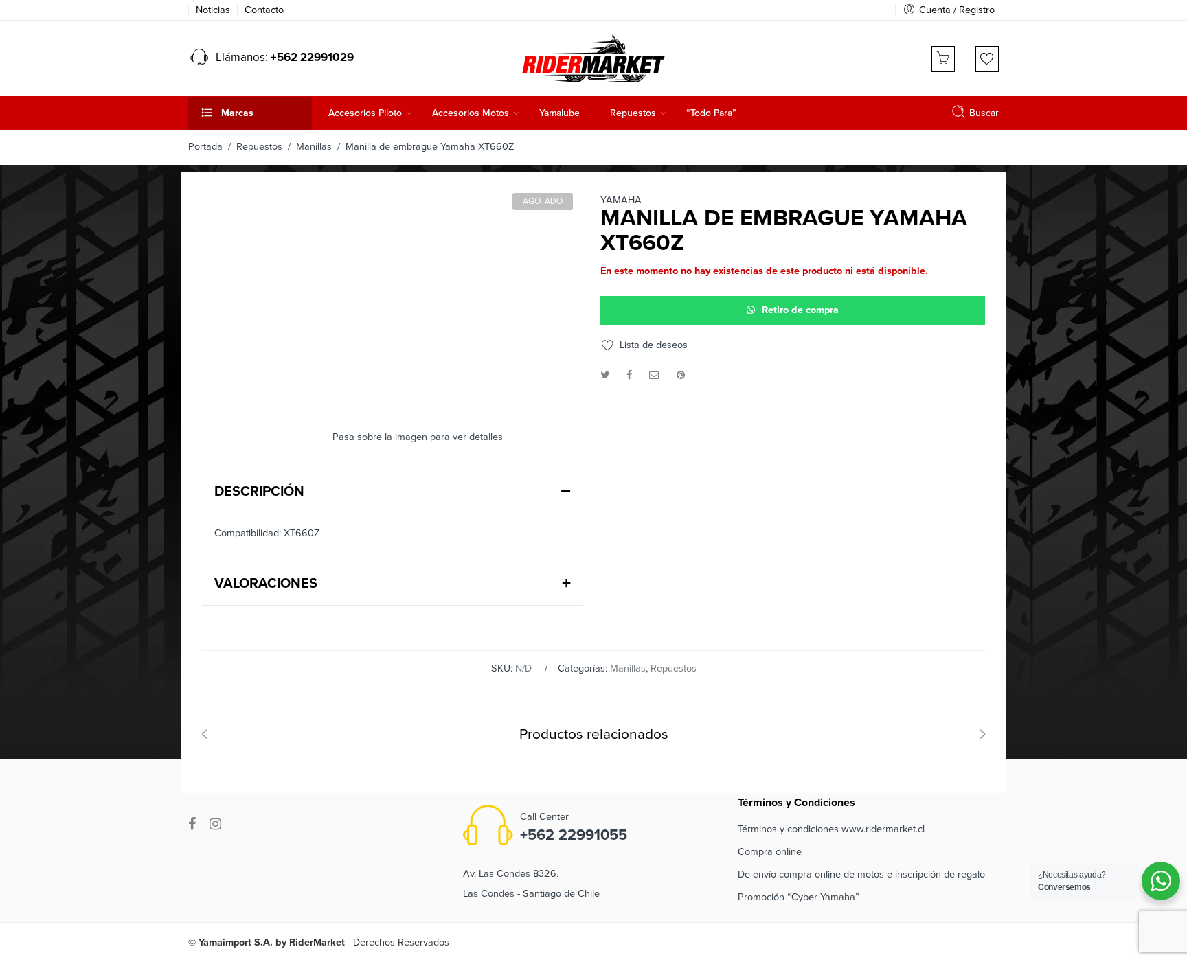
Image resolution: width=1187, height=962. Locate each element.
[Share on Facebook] (629, 375)
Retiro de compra (800, 310)
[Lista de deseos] (987, 59)
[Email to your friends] (654, 375)
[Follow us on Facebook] (192, 824)
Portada (205, 146)
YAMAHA (621, 201)
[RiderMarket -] (593, 57)
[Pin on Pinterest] (681, 375)
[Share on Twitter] (604, 375)
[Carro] (943, 59)
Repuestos (259, 146)
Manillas (314, 146)
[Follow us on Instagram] (215, 824)
